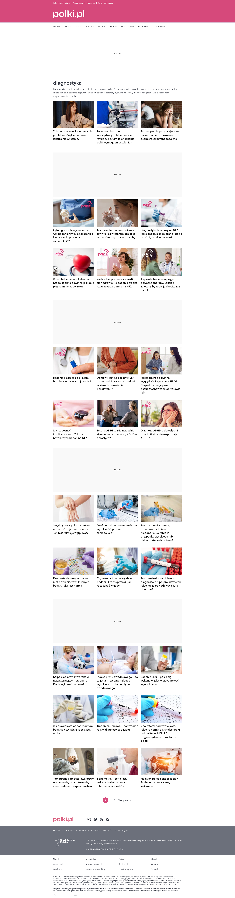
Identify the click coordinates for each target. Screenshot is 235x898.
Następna (123, 800)
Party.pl (122, 859)
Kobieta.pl (123, 864)
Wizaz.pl (154, 864)
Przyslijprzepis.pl (126, 869)
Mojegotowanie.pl (94, 864)
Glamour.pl (58, 864)
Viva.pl (154, 859)
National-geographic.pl (96, 869)
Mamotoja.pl (91, 859)
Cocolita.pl (57, 869)
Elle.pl (56, 859)
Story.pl (154, 869)
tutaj (75, 895)
